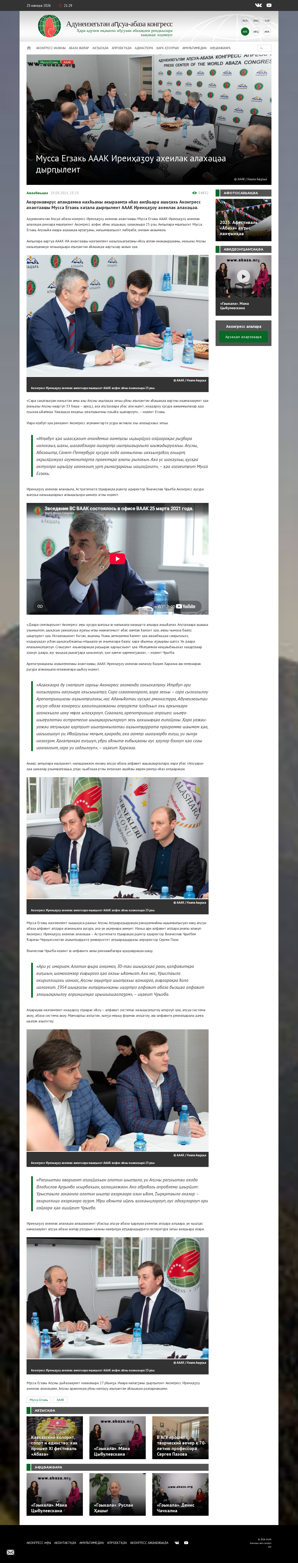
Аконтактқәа (65, 1543)
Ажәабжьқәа (37, 192)
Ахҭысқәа (100, 48)
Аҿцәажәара (220, 48)
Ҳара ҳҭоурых (167, 48)
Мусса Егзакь (49, 62)
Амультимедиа (194, 48)
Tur (267, 20)
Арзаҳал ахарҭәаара (243, 336)
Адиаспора (144, 48)
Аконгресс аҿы (39, 1543)
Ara (266, 31)
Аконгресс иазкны (51, 48)
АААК (67, 62)
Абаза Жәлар (79, 48)
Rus (245, 20)
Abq (256, 31)
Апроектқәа (122, 48)
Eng (256, 20)
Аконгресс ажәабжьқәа (149, 1543)
